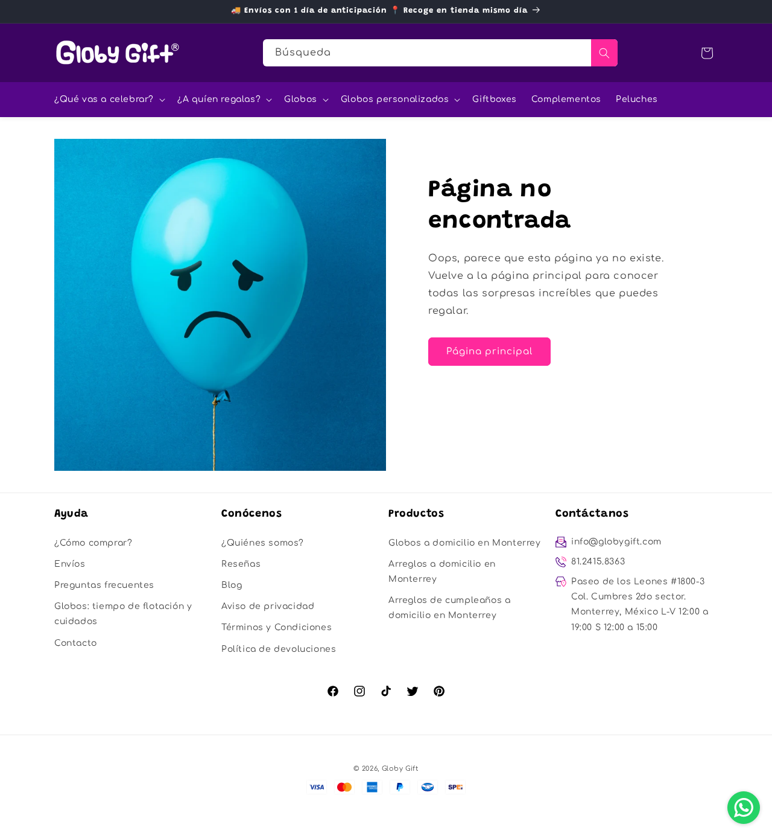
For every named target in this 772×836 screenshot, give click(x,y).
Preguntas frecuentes (104, 585)
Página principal (489, 351)
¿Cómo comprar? (93, 542)
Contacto (75, 643)
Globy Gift (400, 769)
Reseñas (241, 564)
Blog (231, 585)
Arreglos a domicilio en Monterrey (442, 572)
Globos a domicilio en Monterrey (464, 542)
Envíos (70, 564)
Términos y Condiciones (276, 627)
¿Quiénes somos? (262, 542)
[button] (108, 99)
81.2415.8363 (598, 561)
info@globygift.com (616, 541)
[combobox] (440, 52)
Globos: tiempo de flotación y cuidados (123, 614)
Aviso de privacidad (267, 606)
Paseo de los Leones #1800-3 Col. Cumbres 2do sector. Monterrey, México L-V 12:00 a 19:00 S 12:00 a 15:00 (639, 604)
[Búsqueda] (604, 52)
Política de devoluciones (278, 649)
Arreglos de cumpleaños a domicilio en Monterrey (449, 608)
